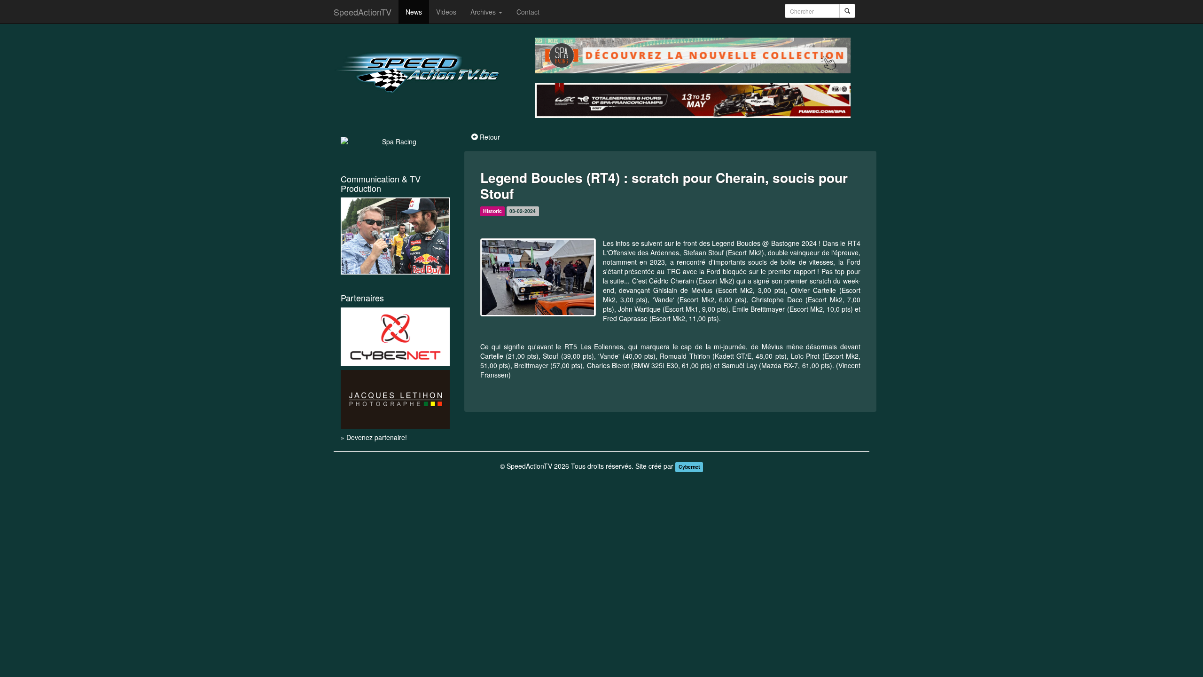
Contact (527, 11)
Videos (446, 11)
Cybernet (689, 466)
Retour (490, 137)
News (414, 11)
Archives (484, 11)
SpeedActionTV (362, 12)
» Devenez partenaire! (374, 437)
